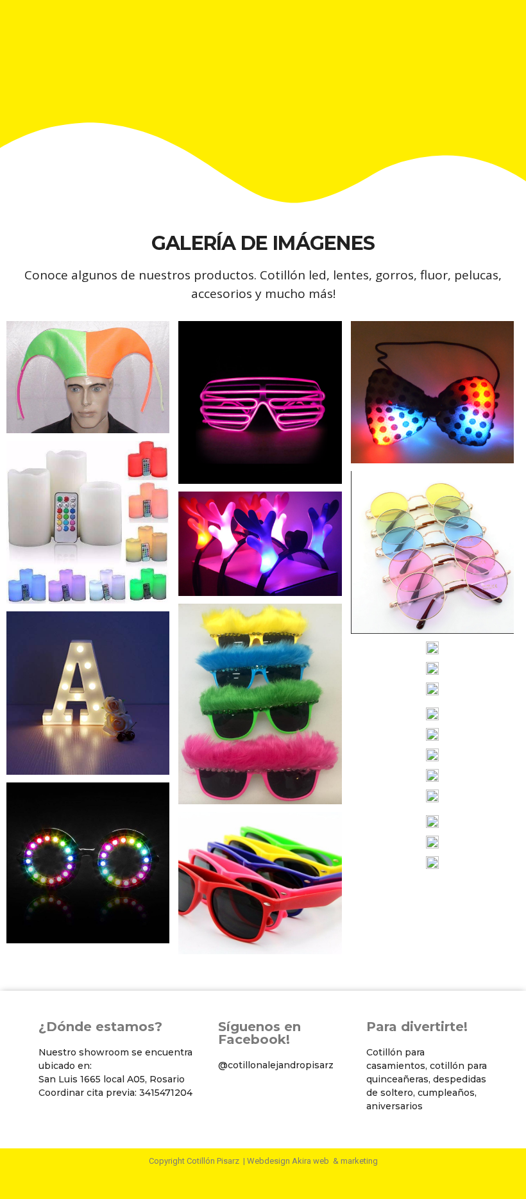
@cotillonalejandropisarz (276, 1065)
